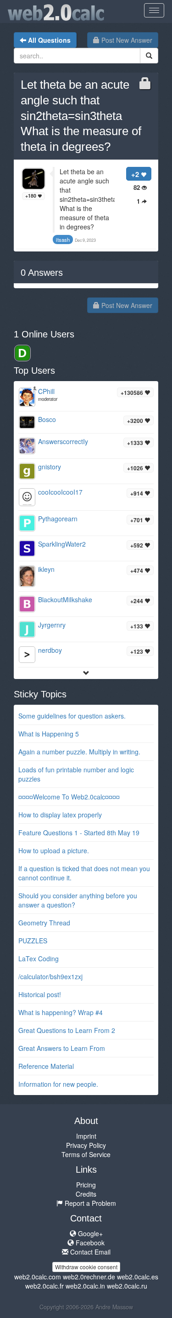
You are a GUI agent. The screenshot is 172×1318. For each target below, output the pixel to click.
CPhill (46, 391)
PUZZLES (32, 940)
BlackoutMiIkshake (65, 599)
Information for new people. (58, 1084)
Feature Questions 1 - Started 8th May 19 (78, 832)
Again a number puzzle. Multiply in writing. (79, 751)
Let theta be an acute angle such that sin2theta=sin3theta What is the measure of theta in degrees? (81, 116)
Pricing (86, 1184)
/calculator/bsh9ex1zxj (50, 976)
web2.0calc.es (137, 1276)
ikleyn (46, 569)
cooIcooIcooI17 (60, 491)
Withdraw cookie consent (86, 1267)
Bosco (47, 419)
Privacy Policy (86, 1145)
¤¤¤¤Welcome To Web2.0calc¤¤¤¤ (69, 796)
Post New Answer (126, 40)
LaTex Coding (38, 958)
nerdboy (50, 650)
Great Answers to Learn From (61, 1048)
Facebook (89, 1242)
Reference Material (46, 1066)
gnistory (49, 466)
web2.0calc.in (85, 1285)
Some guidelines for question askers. (72, 715)
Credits (86, 1193)
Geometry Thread (44, 922)
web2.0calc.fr (44, 1285)
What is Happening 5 (48, 733)
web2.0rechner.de (89, 1276)
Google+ (89, 1233)
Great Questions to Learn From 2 (66, 1030)
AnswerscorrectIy (63, 441)
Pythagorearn (58, 518)
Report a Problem (89, 1203)
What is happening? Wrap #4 (60, 1012)
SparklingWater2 (62, 543)
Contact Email (89, 1251)
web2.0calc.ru (127, 1285)
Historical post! (39, 994)
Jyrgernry (52, 624)
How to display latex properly (60, 814)
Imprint (86, 1136)
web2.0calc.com (37, 1276)
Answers (42, 273)
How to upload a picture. (53, 850)
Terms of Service (86, 1154)
